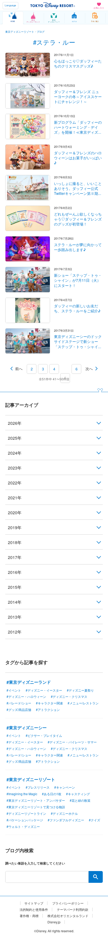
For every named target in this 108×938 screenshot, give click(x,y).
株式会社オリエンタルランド (67, 916)
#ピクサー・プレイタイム (44, 735)
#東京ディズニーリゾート (31, 779)
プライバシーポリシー (68, 903)
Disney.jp (54, 922)
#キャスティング (78, 794)
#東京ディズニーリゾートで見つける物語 (36, 807)
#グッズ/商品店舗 (19, 709)
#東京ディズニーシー (27, 728)
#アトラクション (48, 709)
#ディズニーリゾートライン (26, 813)
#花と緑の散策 (80, 800)
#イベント (14, 690)
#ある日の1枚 (51, 794)
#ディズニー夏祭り (80, 690)
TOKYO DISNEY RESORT (52, 5)
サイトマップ (33, 903)
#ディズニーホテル (64, 813)
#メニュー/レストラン (83, 703)
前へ (19, 368)
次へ (89, 368)
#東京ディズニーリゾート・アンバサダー (36, 800)
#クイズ (94, 820)
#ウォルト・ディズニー (23, 826)
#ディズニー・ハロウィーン (26, 696)
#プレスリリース (38, 787)
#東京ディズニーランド (29, 682)
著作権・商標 (29, 916)
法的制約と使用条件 (34, 909)
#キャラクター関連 (49, 703)
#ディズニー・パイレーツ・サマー (72, 742)
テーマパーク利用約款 (72, 909)
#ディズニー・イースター (44, 690)
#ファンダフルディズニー (66, 820)
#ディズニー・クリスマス (69, 696)
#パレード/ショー (19, 703)
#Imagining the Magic (22, 794)
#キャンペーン (64, 787)
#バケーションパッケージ (25, 820)
